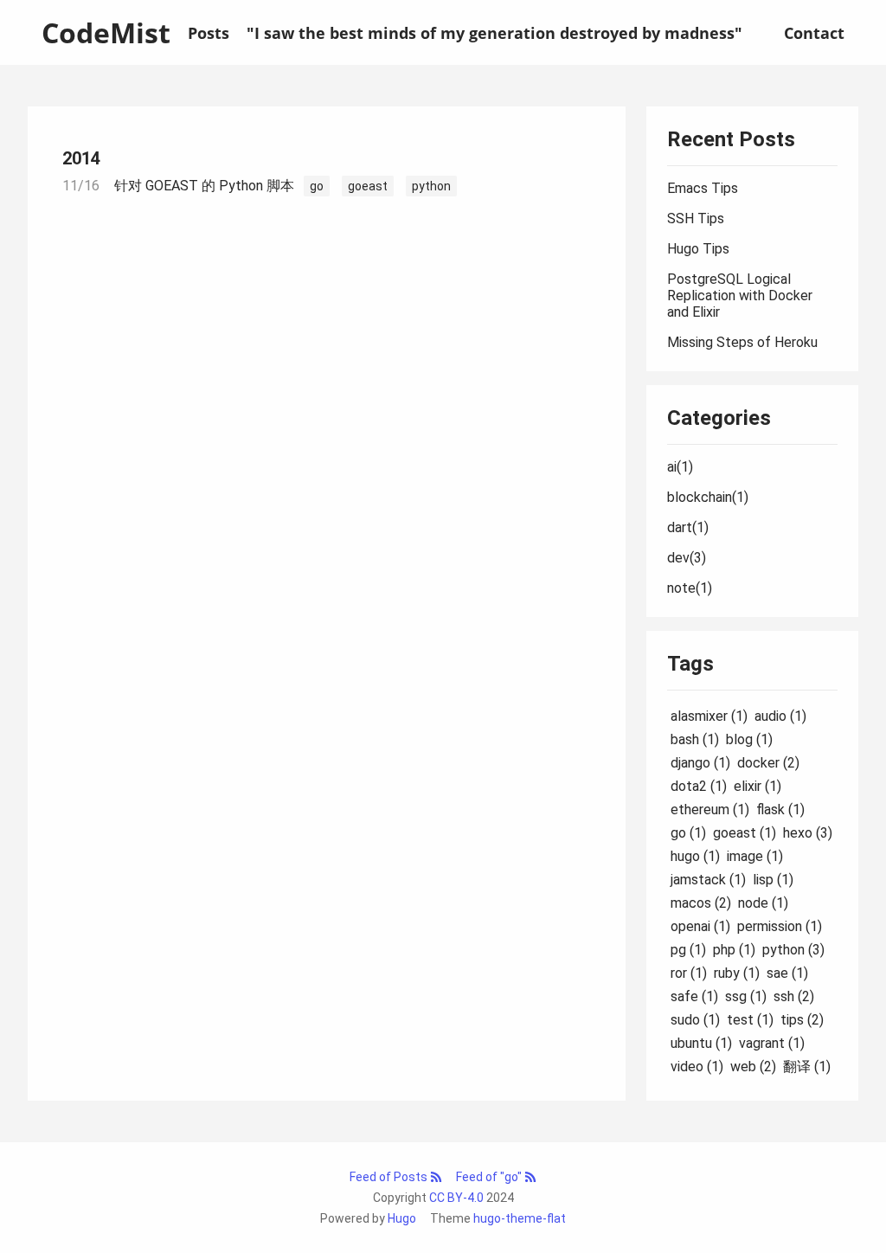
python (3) (793, 949)
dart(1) (688, 527)
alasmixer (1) (709, 716)
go (317, 186)
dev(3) (686, 557)
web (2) (753, 1066)
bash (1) (695, 739)
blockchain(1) (707, 497)
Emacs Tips (702, 188)
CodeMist (106, 32)
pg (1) (688, 949)
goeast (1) (744, 833)
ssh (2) (794, 996)
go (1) (688, 833)
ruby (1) (737, 973)
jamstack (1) (708, 879)
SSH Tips (695, 218)
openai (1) (700, 926)
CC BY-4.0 (456, 1198)
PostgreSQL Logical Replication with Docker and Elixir (739, 295)
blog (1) (749, 739)
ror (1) (689, 973)
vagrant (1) (772, 1043)
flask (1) (780, 809)
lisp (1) (773, 879)
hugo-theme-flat (519, 1218)
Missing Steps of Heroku (742, 342)
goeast (368, 186)
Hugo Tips (698, 249)
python (431, 186)
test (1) (750, 1020)
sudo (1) (695, 1020)
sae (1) (787, 973)
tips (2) (802, 1020)
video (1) (697, 1066)
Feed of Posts (390, 1177)
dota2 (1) (699, 786)
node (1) (763, 903)
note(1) (689, 588)
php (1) (734, 949)
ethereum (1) (710, 809)
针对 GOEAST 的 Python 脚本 (204, 185)
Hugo (402, 1218)
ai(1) (680, 467)
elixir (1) (757, 786)
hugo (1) (695, 856)
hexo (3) (807, 833)
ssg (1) (746, 996)
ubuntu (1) (701, 1043)
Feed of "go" (490, 1177)
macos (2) (701, 903)
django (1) (700, 763)
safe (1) (694, 996)
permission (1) (779, 926)
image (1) (755, 856)
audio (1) (780, 716)
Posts (208, 32)
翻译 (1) (807, 1066)
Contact (814, 32)
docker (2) (768, 763)
